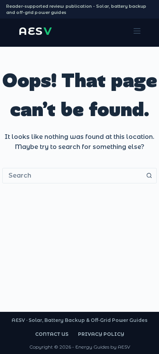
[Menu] (137, 30)
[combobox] (72, 175)
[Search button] (149, 175)
